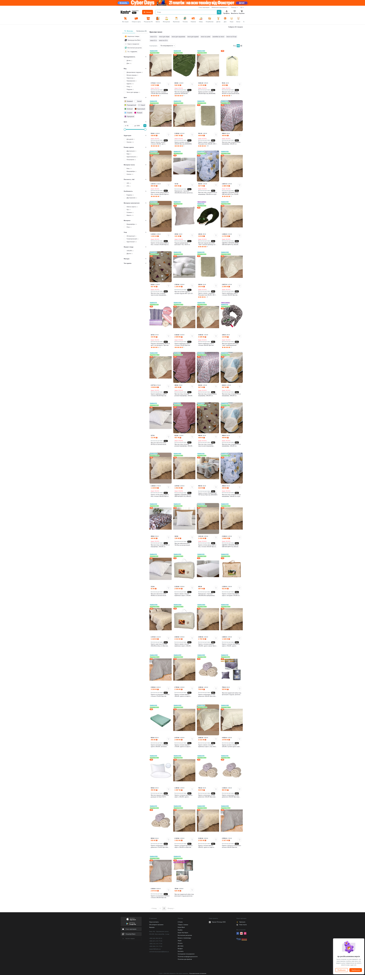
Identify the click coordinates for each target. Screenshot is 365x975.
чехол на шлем (205, 36)
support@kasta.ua (155, 949)
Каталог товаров (130, 938)
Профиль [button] (226, 13)
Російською (342, 970)
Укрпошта (242, 922)
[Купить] (168, 84)
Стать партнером (204, 7)
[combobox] (186, 12)
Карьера (151, 927)
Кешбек (180, 930)
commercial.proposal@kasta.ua (159, 951)
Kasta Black (181, 927)
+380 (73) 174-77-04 (155, 943)
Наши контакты (154, 922)
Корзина (241, 13)
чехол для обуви (164, 36)
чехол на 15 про (231, 36)
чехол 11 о (153, 40)
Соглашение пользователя (186, 954)
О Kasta (180, 922)
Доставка (180, 946)
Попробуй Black (130, 934)
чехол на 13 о (163, 40)
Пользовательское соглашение (197, 973)
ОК (145, 125)
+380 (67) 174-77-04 (155, 941)
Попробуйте (135, 10)
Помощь (233, 7)
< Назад (154, 908)
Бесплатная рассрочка (185, 935)
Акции (179, 940)
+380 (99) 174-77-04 (155, 946)
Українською (356, 970)
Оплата (180, 943)
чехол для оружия (193, 36)
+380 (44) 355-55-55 (155, 938)
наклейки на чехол (218, 36)
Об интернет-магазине (156, 924)
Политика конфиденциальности (188, 956)
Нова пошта (243, 924)
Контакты (180, 951)
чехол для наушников (178, 36)
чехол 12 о (153, 36)
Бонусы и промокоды (184, 938)
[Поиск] (219, 12)
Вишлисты (235, 13)
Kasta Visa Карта (183, 932)
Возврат (180, 948)
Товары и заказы (183, 924)
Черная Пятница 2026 (219, 922)
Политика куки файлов (185, 959)
